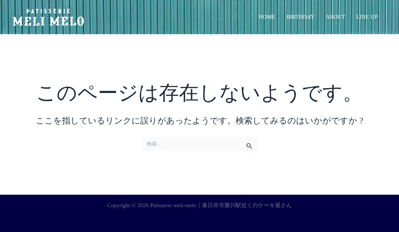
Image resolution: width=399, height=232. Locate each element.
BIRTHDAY (300, 17)
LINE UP (367, 17)
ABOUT (335, 17)
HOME (267, 17)
